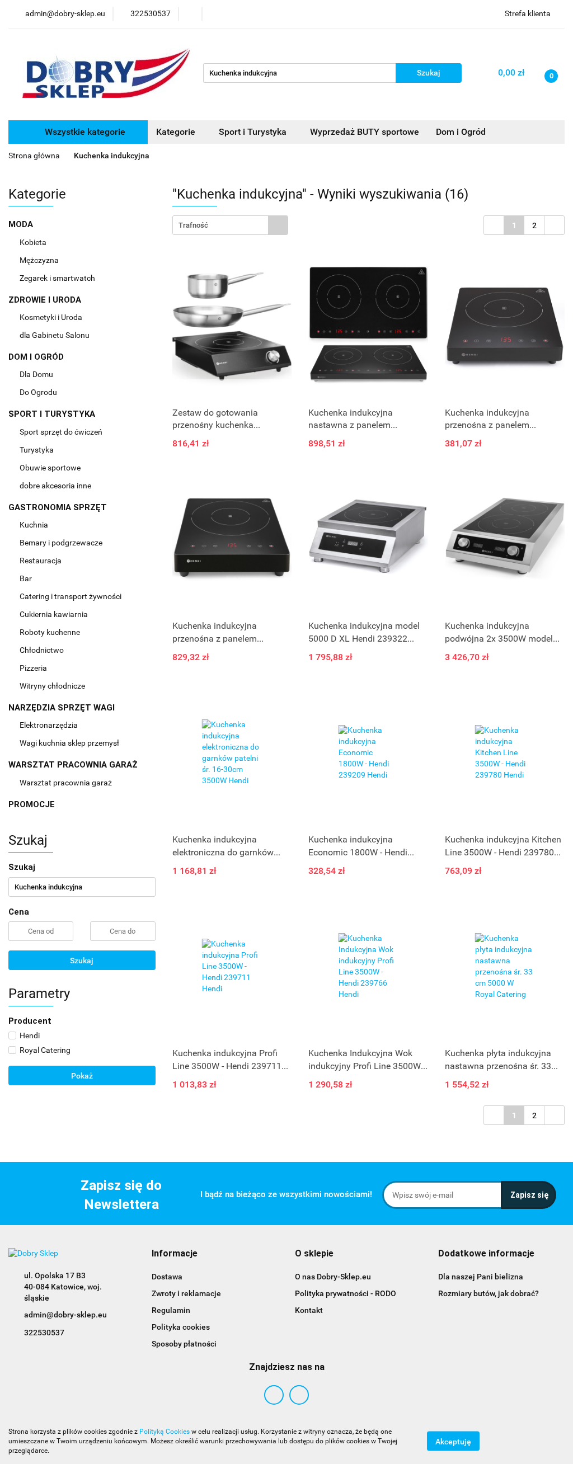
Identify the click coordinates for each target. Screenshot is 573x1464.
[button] (175, 1254)
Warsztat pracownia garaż (67, 782)
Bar (27, 578)
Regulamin (171, 1310)
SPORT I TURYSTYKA (52, 414)
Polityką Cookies (164, 1431)
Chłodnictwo (42, 650)
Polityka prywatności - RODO (345, 1293)
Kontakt (309, 1310)
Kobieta (34, 242)
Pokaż (82, 1075)
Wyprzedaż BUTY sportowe (364, 131)
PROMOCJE (31, 804)
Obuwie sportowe (50, 467)
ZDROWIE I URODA (45, 300)
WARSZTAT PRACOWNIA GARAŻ (74, 765)
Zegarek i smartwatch (57, 278)
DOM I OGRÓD (37, 357)
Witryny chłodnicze (52, 685)
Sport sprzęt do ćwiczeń (62, 431)
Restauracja (41, 560)
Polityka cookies (181, 1326)
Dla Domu (37, 374)
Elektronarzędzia (49, 725)
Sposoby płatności (184, 1343)
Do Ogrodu (39, 392)
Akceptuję (453, 1441)
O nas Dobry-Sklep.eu (333, 1276)
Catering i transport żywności (71, 596)
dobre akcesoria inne (55, 485)
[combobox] (230, 225)
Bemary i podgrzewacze (62, 542)
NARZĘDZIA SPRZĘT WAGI (62, 708)
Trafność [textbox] (193, 225)
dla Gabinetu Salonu (55, 335)
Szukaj (81, 960)
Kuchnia (35, 524)
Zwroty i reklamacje (186, 1293)
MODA (21, 224)
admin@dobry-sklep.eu (65, 1314)
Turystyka (37, 449)
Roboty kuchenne (51, 632)
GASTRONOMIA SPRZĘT (58, 507)
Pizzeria (34, 667)
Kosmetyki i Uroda (51, 317)
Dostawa (167, 1276)
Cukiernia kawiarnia (55, 614)
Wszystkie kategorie (84, 131)
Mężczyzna (40, 260)
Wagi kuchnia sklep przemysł (70, 742)
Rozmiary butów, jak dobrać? (488, 1293)
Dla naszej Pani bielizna (480, 1276)
